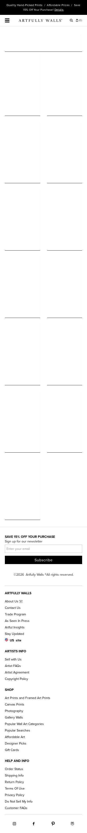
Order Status (14, 769)
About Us (12, 601)
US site (15, 640)
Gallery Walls (14, 717)
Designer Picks (15, 743)
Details (59, 9)
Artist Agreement (17, 672)
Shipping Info (14, 775)
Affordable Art (15, 737)
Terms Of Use (15, 789)
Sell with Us (13, 659)
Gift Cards (12, 750)
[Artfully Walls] (40, 21)
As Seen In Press (17, 621)
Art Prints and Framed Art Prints (27, 698)
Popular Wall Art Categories (24, 724)
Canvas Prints (14, 704)
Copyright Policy (16, 679)
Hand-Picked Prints (30, 5)
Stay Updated (14, 634)
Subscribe (44, 560)
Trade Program (15, 614)
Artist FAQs (13, 666)
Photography (14, 711)
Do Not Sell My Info (18, 802)
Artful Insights (15, 627)
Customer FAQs (16, 808)
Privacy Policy (14, 795)
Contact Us (13, 608)
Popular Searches (17, 730)
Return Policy (14, 782)
